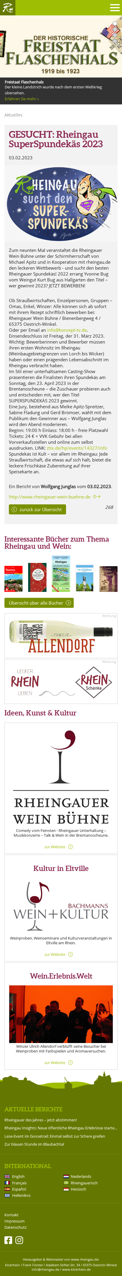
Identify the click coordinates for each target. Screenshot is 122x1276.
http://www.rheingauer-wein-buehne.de (49, 497)
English (18, 1176)
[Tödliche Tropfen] (108, 590)
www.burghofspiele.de (24, 98)
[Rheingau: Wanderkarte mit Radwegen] (61, 590)
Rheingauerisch (84, 1183)
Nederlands (81, 1176)
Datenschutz (15, 1227)
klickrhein (12, 1265)
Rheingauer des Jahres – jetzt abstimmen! (40, 1120)
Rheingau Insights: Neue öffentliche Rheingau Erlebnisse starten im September (61, 1128)
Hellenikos (21, 1195)
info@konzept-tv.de (67, 330)
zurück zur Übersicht (41, 509)
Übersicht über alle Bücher (36, 603)
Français (19, 1183)
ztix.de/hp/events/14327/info (77, 448)
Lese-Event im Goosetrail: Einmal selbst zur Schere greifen (54, 1136)
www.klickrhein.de (76, 1269)
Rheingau (7, 7)
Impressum (14, 1221)
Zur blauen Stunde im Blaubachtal (34, 1144)
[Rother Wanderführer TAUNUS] (13, 590)
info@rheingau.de (45, 1269)
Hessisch (78, 1189)
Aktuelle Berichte (33, 1109)
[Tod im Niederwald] (85, 590)
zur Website (54, 846)
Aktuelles (13, 115)
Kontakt (11, 1214)
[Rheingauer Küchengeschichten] (37, 590)
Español (19, 1189)
